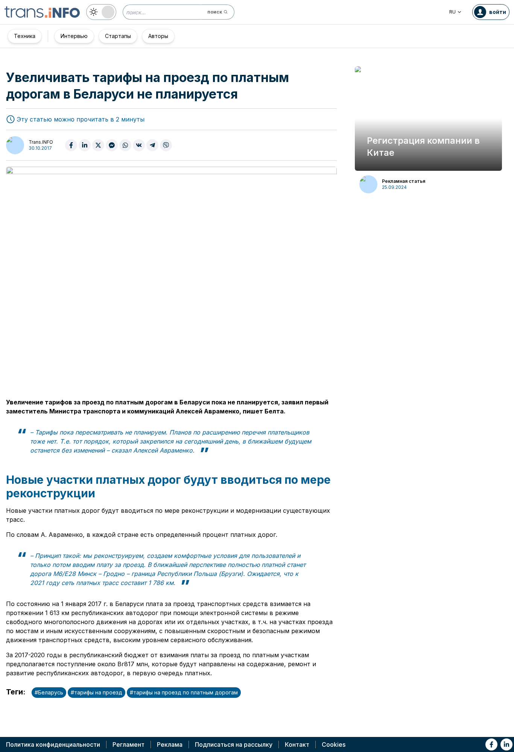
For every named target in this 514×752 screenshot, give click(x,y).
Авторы (158, 36)
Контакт (297, 744)
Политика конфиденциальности (53, 744)
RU (452, 12)
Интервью (74, 36)
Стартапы (118, 36)
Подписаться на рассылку (233, 744)
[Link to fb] (491, 744)
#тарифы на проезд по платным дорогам (184, 692)
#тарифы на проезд (96, 692)
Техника (24, 36)
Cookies (333, 744)
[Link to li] (506, 744)
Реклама (169, 744)
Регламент (128, 744)
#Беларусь (49, 692)
